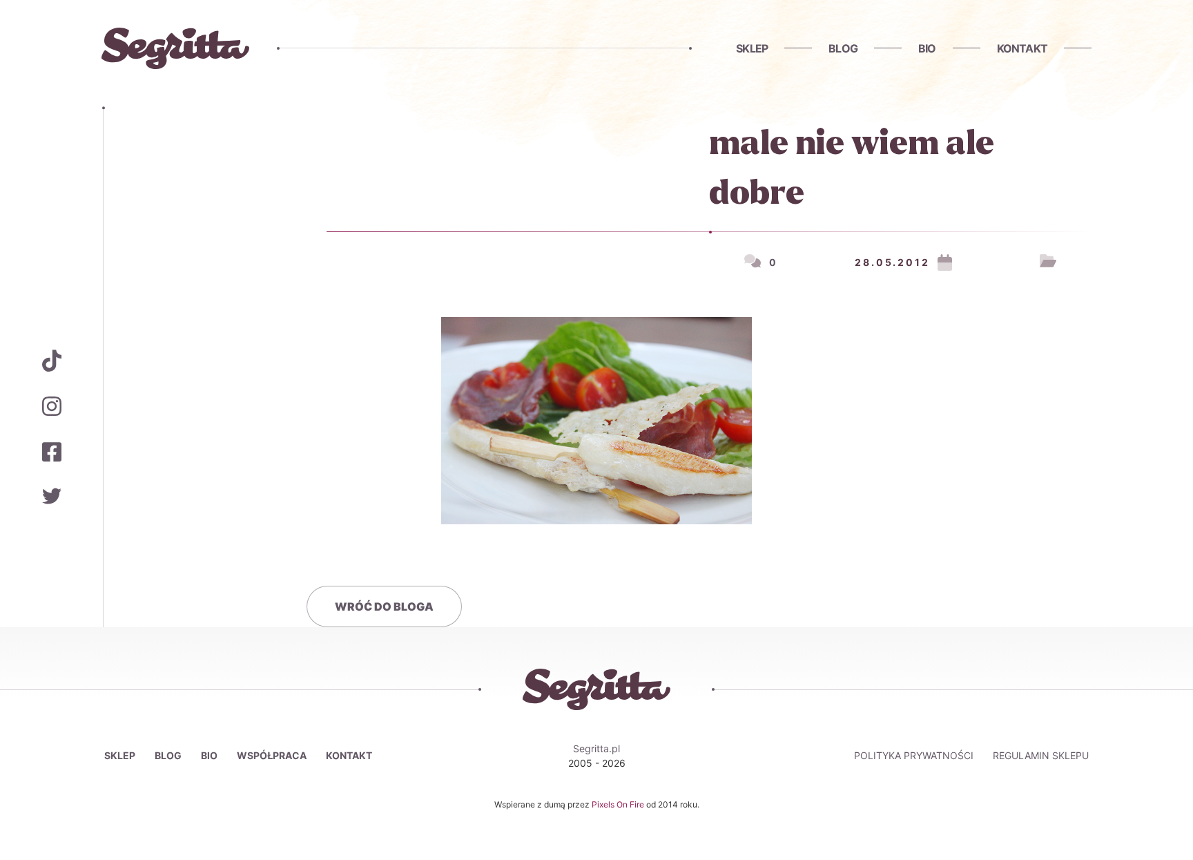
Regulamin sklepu (1041, 755)
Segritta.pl (596, 748)
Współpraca (272, 755)
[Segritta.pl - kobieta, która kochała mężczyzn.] (175, 48)
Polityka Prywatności (913, 755)
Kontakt (1022, 48)
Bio (927, 48)
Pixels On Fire (619, 804)
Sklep (752, 48)
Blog (842, 48)
